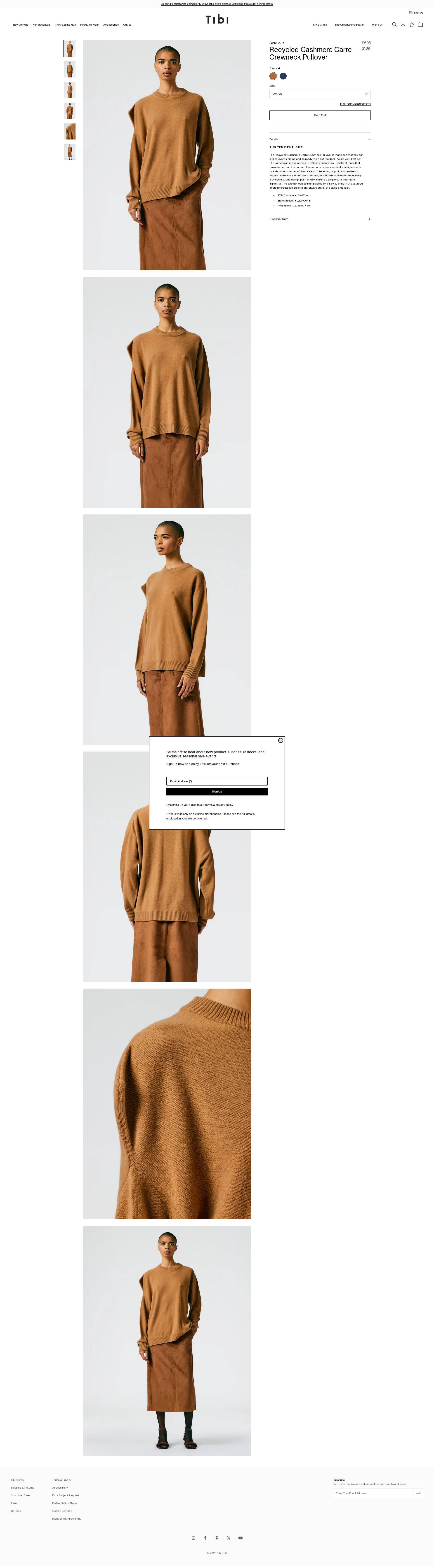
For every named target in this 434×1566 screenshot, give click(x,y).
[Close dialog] (280, 740)
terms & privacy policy (219, 805)
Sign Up (217, 791)
